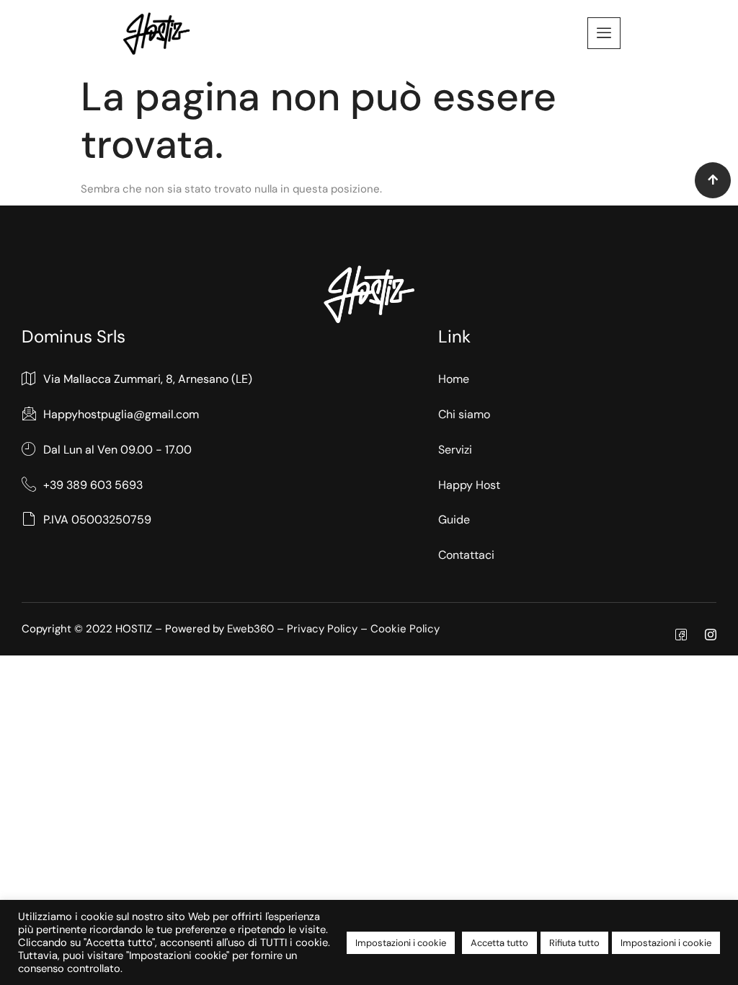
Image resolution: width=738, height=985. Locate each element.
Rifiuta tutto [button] (574, 943)
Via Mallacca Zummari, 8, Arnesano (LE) (147, 379)
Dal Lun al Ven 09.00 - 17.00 (117, 449)
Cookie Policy (405, 629)
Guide (454, 519)
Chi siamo (464, 414)
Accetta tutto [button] (499, 943)
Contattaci (466, 554)
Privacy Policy (322, 629)
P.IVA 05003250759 (97, 519)
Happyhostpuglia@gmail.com (121, 414)
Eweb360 (250, 629)
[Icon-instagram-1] (710, 634)
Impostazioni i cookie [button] (400, 943)
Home (453, 379)
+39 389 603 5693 (93, 484)
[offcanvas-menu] (604, 33)
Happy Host (469, 484)
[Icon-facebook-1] (681, 634)
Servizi (455, 449)
